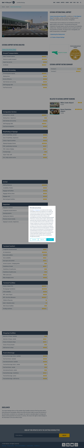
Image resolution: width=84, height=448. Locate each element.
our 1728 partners (36, 210)
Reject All (42, 239)
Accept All (50, 239)
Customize (34, 239)
